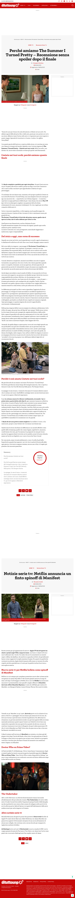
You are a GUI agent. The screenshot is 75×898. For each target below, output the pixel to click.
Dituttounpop (17, 39)
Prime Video (30, 495)
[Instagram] (61, 1)
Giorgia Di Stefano (38, 63)
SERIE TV (22, 39)
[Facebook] (59, 1)
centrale (23, 495)
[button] (72, 5)
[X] (67, 1)
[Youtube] (72, 1)
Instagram (33, 105)
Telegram (23, 105)
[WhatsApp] (69, 1)
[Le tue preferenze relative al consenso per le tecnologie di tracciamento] (72, 895)
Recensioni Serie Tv (41, 45)
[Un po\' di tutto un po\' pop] (10, 5)
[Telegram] (64, 1)
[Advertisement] (37, 21)
